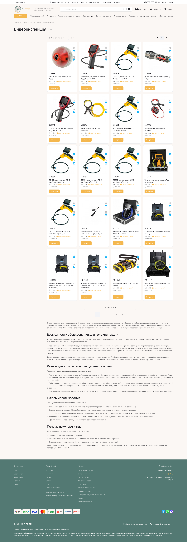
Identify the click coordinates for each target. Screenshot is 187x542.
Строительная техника (86, 470)
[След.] (122, 314)
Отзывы (16, 484)
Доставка (49, 470)
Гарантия (49, 474)
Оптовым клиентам (53, 488)
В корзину (54, 88)
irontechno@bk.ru (167, 474)
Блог (47, 484)
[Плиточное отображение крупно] (157, 38)
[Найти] (129, 9)
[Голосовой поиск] (124, 9)
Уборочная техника (85, 502)
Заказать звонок (167, 2)
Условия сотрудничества (55, 492)
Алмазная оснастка (85, 481)
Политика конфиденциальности (161, 524)
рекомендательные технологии (57, 529)
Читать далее (157, 535)
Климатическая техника (86, 488)
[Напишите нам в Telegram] (163, 512)
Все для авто (82, 484)
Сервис (48, 477)
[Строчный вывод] (166, 38)
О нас (16, 470)
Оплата (48, 481)
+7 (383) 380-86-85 (152, 2)
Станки (80, 498)
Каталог (81, 466)
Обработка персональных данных (135, 524)
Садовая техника (84, 477)
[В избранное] (74, 48)
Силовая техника (84, 474)
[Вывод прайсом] (171, 38)
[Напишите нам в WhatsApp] (167, 512)
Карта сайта (18, 477)
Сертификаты (19, 474)
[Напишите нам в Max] (171, 512)
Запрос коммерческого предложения (59, 495)
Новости (17, 481)
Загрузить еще (110, 307)
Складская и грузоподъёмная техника (92, 495)
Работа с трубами (84, 491)
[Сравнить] (74, 57)
